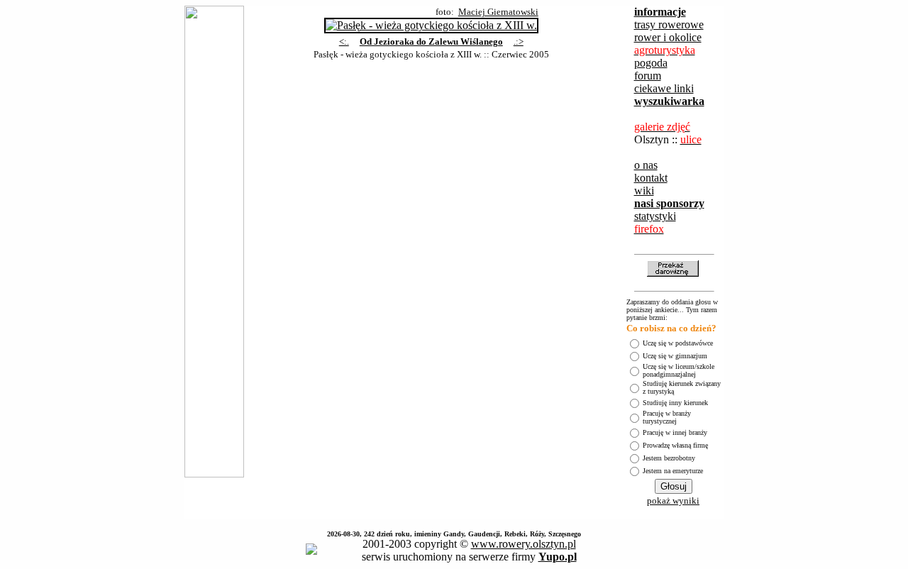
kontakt (651, 178)
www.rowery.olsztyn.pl (523, 544)
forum (647, 76)
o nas (646, 165)
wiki (644, 190)
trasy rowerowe (669, 24)
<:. (344, 41)
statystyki (655, 216)
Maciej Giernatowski (498, 11)
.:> (519, 41)
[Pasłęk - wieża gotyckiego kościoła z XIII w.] (431, 22)
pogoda (651, 63)
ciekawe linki (664, 88)
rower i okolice (668, 37)
